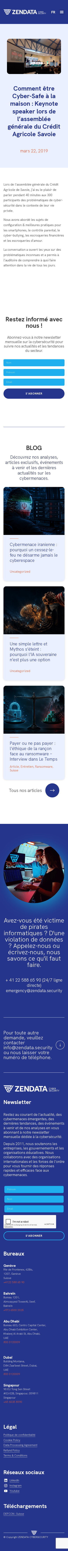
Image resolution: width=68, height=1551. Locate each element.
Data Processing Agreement (20, 1445)
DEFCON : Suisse (13, 1514)
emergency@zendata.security (34, 991)
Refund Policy (11, 1450)
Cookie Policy (11, 1440)
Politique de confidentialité (19, 1435)
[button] (62, 12)
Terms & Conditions (15, 1455)
